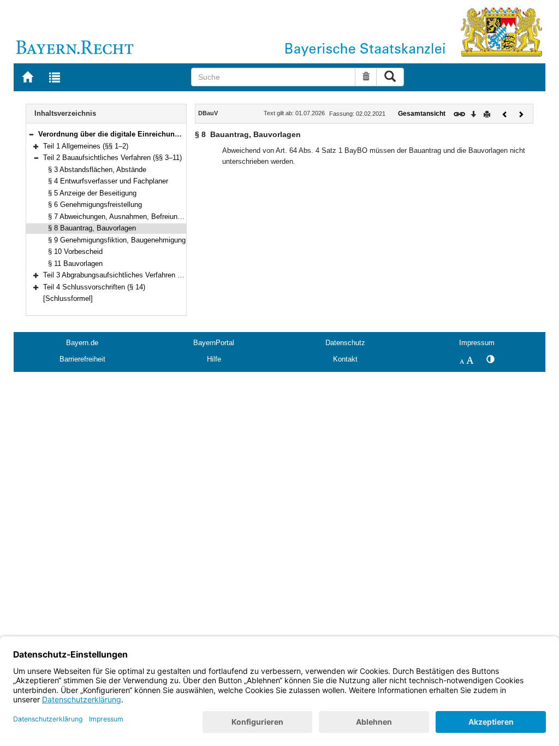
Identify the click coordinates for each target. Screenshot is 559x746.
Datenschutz (345, 343)
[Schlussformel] (68, 298)
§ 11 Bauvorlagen (75, 263)
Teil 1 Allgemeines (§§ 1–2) (85, 146)
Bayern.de (82, 343)
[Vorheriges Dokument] (505, 113)
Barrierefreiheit (82, 359)
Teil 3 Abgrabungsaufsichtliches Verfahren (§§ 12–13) (127, 275)
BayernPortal (213, 343)
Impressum (477, 343)
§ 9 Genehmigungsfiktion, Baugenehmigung (117, 240)
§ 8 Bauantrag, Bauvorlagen (92, 228)
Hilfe (214, 359)
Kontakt (345, 359)
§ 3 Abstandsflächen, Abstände (97, 169)
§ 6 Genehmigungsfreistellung (95, 204)
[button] (31, 134)
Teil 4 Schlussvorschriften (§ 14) (94, 287)
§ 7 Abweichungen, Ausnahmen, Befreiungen (118, 216)
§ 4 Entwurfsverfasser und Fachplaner (108, 181)
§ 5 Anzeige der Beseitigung (92, 193)
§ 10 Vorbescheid (75, 251)
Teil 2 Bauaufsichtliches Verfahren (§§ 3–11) (112, 157)
